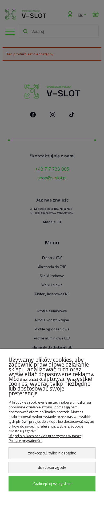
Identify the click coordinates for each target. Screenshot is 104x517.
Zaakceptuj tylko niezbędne (52, 453)
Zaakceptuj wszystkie (52, 483)
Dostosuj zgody (52, 467)
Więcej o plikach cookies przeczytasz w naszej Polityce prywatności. (46, 438)
